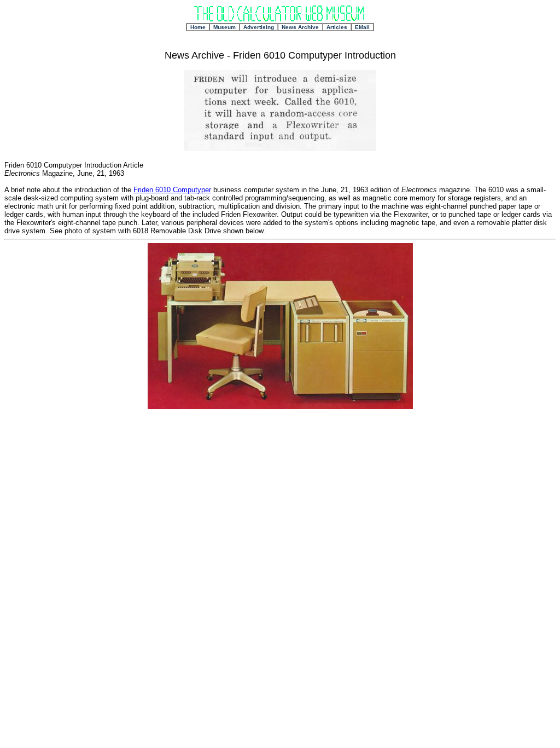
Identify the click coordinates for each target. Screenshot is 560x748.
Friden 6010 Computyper (172, 190)
